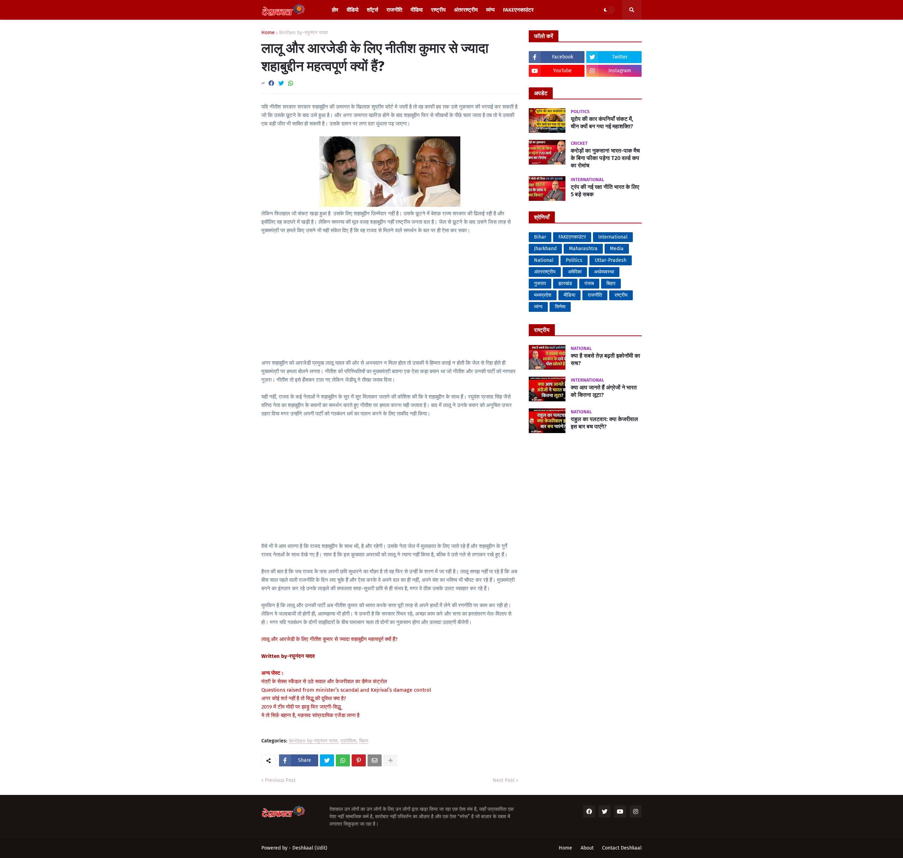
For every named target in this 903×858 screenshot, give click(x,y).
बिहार (363, 741)
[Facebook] (271, 83)
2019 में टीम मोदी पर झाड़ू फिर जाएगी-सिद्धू (301, 707)
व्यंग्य (538, 307)
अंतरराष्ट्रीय (545, 272)
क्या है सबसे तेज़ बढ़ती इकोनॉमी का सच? (605, 359)
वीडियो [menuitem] (352, 10)
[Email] (375, 760)
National (543, 260)
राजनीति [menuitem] (394, 10)
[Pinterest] (359, 760)
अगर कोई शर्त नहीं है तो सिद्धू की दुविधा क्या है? (303, 698)
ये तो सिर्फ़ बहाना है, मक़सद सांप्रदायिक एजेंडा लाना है (310, 715)
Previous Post (280, 780)
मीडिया (569, 295)
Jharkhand (545, 249)
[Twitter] (281, 83)
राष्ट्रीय (621, 295)
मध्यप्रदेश (542, 295)
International (613, 237)
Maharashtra (583, 249)
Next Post (504, 780)
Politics (574, 260)
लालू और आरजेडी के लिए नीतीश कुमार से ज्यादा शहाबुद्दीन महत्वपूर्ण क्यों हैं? (329, 639)
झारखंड (565, 283)
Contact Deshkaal (622, 848)
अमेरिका (575, 272)
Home (268, 32)
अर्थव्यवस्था (604, 272)
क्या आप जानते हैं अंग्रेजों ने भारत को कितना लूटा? (604, 391)
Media (617, 249)
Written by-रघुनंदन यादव (303, 32)
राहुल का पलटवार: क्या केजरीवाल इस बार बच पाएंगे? (604, 423)
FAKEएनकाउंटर (572, 237)
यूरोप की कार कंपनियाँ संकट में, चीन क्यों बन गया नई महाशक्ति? (602, 123)
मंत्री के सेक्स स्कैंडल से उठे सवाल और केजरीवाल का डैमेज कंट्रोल (324, 681)
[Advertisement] (389, 292)
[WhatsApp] (290, 83)
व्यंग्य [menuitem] (490, 10)
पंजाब (589, 283)
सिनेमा (560, 307)
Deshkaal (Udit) (309, 848)
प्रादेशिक (348, 741)
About (587, 848)
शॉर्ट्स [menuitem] (372, 10)
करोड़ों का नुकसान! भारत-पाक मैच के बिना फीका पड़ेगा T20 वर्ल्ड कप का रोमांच (605, 158)
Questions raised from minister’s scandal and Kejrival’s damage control (346, 690)
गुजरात (540, 283)
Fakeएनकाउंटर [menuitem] (518, 10)
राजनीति (595, 295)
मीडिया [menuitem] (417, 10)
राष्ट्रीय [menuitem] (438, 10)
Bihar (540, 237)
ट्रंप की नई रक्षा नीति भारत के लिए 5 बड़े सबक (605, 191)
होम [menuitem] (335, 10)
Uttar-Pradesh (610, 260)
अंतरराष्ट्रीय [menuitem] (466, 10)
